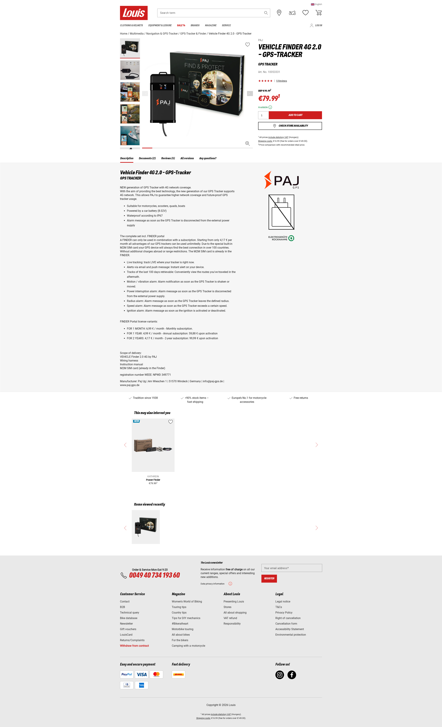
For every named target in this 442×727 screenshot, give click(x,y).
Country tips (179, 612)
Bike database (128, 618)
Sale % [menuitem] (181, 25)
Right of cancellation (288, 618)
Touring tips (179, 607)
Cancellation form (286, 623)
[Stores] (279, 12)
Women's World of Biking (187, 601)
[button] (316, 4)
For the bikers (180, 640)
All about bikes (181, 634)
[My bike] (292, 12)
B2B (122, 607)
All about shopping (235, 612)
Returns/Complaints (132, 640)
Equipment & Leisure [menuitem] (159, 25)
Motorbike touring (182, 629)
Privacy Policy (283, 612)
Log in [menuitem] (318, 25)
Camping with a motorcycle (188, 645)
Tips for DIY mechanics (186, 618)
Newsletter (126, 623)
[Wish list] (305, 12)
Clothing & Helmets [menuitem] (131, 25)
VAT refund (230, 618)
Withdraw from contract (134, 645)
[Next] (250, 93)
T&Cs (278, 607)
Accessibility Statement (289, 629)
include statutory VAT (278, 137)
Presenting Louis (234, 601)
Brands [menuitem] (195, 25)
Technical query (129, 612)
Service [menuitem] (226, 25)
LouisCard (126, 634)
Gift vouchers (128, 629)
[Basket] (318, 12)
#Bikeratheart (180, 623)
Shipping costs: (265, 141)
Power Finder (153, 479)
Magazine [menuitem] (210, 25)
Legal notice (282, 601)
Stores (227, 607)
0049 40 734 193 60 (154, 575)
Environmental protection (290, 634)
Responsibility (232, 623)
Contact (124, 601)
